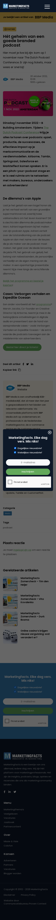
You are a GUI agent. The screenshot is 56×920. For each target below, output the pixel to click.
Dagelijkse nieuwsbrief (30, 448)
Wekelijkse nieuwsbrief (29, 452)
